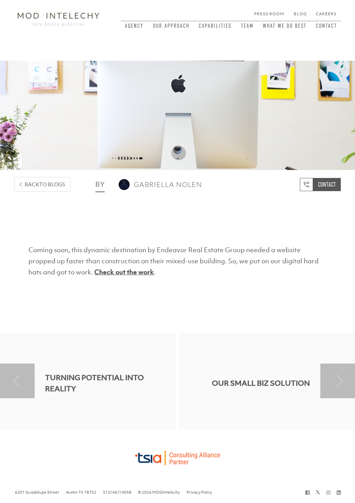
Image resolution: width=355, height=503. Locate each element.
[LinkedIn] (339, 492)
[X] (318, 492)
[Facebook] (307, 492)
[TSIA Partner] (177, 456)
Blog (300, 14)
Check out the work (124, 272)
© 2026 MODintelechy (159, 492)
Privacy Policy (199, 492)
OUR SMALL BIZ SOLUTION (261, 383)
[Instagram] (328, 492)
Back (45, 184)
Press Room (269, 14)
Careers (326, 14)
